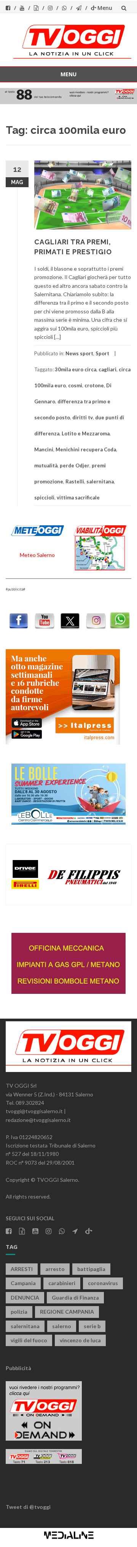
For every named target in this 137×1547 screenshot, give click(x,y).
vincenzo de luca (80, 1340)
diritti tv (82, 417)
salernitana (100, 481)
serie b (92, 1326)
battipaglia (91, 1269)
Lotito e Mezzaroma (86, 433)
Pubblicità (18, 1368)
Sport (102, 353)
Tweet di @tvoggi (28, 1507)
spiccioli (44, 497)
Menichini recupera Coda (86, 449)
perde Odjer (74, 465)
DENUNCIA (25, 1297)
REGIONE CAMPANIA (67, 1311)
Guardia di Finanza (75, 1297)
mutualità (45, 465)
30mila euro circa (75, 369)
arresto (55, 1269)
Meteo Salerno (37, 555)
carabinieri (61, 1283)
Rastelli (74, 481)
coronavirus (103, 1283)
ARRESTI (22, 1269)
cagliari (107, 369)
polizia (19, 1311)
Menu (104, 7)
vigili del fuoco (29, 1340)
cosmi (75, 385)
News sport (79, 353)
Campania (23, 1283)
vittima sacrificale (78, 497)
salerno (61, 1326)
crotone (94, 385)
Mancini (43, 449)
